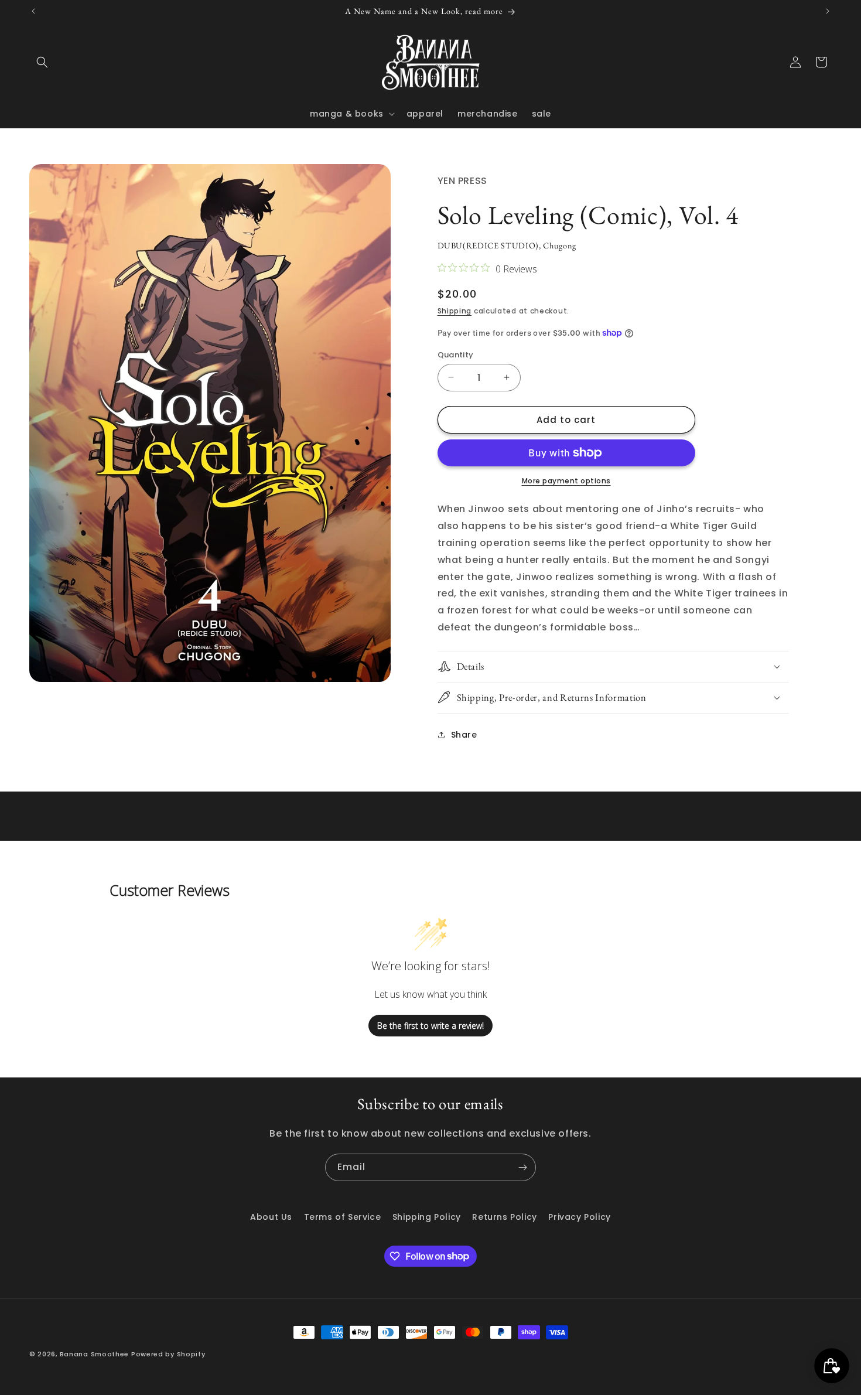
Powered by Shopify (168, 1354)
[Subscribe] (522, 1167)
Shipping (455, 311)
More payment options (566, 481)
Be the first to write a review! (430, 1025)
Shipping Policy (426, 1217)
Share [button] (464, 734)
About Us (271, 1217)
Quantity (456, 354)
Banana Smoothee (94, 1354)
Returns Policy (504, 1217)
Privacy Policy (579, 1217)
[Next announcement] (827, 11)
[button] (42, 62)
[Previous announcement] (33, 11)
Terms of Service (342, 1217)
